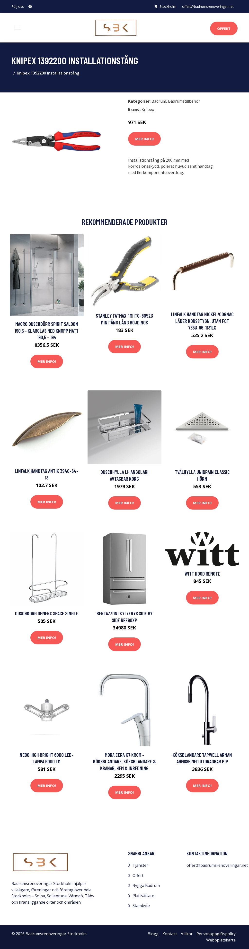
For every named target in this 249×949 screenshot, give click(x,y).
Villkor (187, 933)
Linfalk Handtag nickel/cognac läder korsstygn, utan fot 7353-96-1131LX (202, 320)
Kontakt (169, 933)
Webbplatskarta (221, 940)
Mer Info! (144, 138)
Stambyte (141, 905)
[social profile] (30, 6)
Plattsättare (143, 895)
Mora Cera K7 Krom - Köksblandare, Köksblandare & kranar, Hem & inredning (124, 761)
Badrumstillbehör (184, 101)
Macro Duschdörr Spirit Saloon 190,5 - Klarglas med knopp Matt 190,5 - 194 (47, 330)
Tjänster (140, 865)
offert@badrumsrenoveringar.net (208, 6)
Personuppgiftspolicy (216, 933)
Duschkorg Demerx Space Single (46, 613)
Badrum (158, 101)
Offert (224, 28)
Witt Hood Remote (202, 573)
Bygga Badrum (146, 885)
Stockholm (168, 6)
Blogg (153, 933)
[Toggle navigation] (18, 28)
